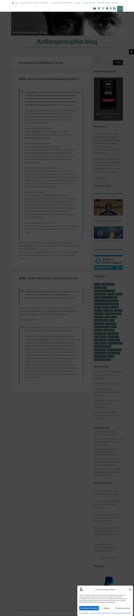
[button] (130, 590)
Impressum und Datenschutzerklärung (99, 613)
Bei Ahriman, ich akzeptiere (89, 608)
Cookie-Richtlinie (83, 613)
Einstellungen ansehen (123, 608)
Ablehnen (107, 608)
